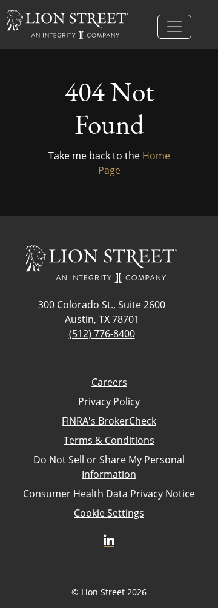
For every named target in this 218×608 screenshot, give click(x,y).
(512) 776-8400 (102, 333)
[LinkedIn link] (109, 541)
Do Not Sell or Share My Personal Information (109, 467)
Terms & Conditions (109, 440)
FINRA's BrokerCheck (109, 421)
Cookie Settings (109, 513)
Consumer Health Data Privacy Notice (109, 493)
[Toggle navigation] (174, 27)
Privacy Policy (109, 401)
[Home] (67, 24)
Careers (109, 382)
